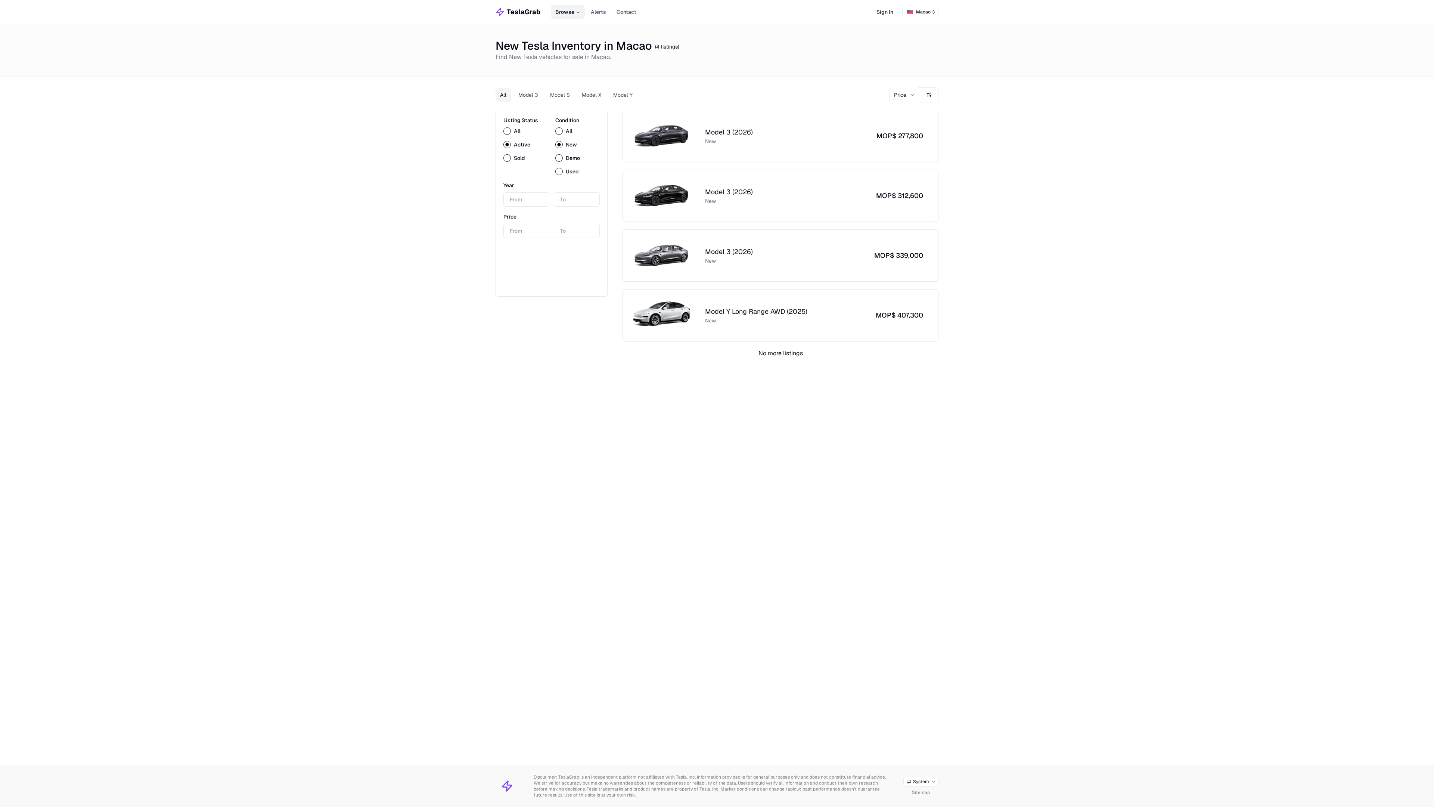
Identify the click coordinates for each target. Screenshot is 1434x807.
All (503, 95)
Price (509, 216)
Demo (573, 158)
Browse (564, 12)
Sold (519, 158)
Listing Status (520, 120)
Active (522, 144)
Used (572, 171)
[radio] (507, 131)
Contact (626, 12)
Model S (560, 95)
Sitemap (921, 792)
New (571, 144)
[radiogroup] (525, 144)
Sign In (884, 12)
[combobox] (920, 12)
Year (508, 185)
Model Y (623, 95)
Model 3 (528, 95)
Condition (567, 120)
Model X (591, 95)
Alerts (598, 12)
